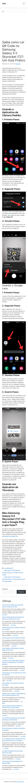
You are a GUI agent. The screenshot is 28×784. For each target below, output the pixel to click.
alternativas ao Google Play (10, 536)
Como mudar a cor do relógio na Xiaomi (13, 638)
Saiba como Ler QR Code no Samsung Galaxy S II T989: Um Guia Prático (12, 572)
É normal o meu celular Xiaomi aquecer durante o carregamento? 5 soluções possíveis (13, 662)
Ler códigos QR (8, 568)
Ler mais (4, 614)
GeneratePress (20, 781)
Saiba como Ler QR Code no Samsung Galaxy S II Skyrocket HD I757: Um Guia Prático (13, 579)
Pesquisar (5, 589)
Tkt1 (4, 4)
